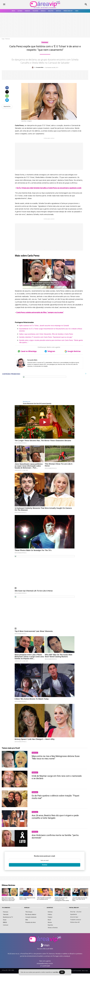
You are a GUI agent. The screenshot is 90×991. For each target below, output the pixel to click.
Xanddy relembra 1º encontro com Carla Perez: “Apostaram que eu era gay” (46, 337)
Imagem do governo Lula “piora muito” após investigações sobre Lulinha (62, 899)
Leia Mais (55, 972)
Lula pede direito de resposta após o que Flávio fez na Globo (79, 899)
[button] (78, 4)
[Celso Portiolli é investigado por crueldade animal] (45, 892)
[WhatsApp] (7, 96)
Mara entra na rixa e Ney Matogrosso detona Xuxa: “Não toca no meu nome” (8, 899)
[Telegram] (7, 100)
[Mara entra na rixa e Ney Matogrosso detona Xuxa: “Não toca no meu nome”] (14, 759)
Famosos (7, 38)
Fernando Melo (39, 67)
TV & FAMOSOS (6, 907)
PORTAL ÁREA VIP (74, 907)
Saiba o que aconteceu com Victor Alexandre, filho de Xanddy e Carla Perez (46, 334)
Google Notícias (74, 351)
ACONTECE (50, 907)
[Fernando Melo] (33, 67)
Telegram (51, 351)
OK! (62, 972)
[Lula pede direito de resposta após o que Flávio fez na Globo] (80, 892)
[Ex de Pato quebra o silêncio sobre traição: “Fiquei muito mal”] (14, 798)
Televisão (40, 895)
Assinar (44, 865)
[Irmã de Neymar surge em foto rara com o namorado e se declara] (14, 779)
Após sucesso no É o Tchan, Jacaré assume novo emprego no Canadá (44, 325)
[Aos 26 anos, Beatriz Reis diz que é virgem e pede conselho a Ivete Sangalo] (14, 818)
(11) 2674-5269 (45, 966)
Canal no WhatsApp (29, 351)
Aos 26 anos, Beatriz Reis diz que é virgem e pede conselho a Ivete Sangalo (55, 816)
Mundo (21, 895)
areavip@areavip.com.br (45, 963)
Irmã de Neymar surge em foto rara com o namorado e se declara (57, 777)
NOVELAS (26, 907)
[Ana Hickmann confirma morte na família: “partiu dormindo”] (14, 838)
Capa (3, 38)
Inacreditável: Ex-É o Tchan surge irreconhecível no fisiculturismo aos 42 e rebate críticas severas (50, 330)
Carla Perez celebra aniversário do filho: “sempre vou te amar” (40, 312)
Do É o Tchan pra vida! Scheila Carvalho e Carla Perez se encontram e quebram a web (48, 188)
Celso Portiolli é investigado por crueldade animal (44, 898)
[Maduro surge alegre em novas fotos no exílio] (27, 892)
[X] (7, 92)
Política (56, 895)
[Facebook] (7, 87)
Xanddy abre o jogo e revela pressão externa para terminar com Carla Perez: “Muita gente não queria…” (51, 341)
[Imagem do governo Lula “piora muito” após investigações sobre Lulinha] (63, 892)
